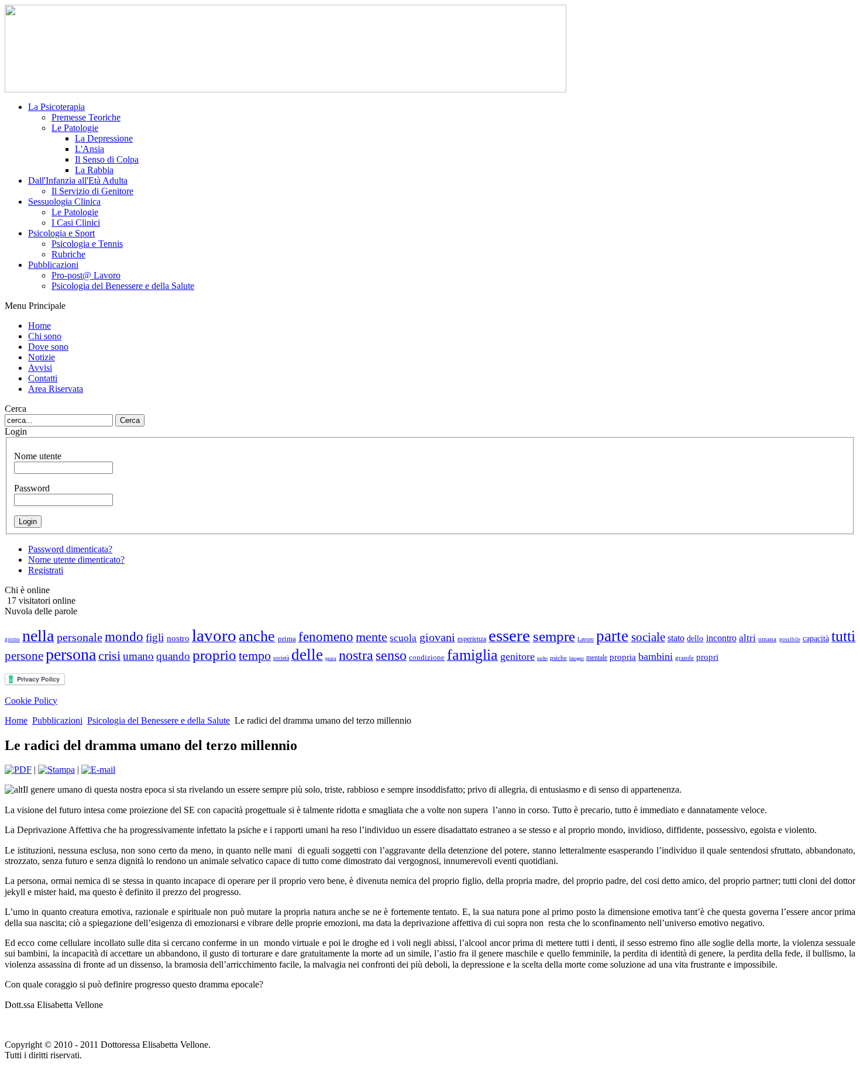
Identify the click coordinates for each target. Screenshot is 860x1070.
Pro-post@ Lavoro (86, 275)
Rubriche (68, 254)
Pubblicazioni (57, 720)
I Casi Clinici (75, 223)
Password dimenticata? (70, 549)
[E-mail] (98, 770)
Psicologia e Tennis (87, 244)
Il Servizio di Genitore (92, 191)
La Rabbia (94, 170)
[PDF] (18, 770)
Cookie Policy (31, 701)
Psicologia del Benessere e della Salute (122, 286)
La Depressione (104, 138)
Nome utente (37, 456)
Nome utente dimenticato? (76, 560)
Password (32, 488)
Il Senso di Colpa (107, 159)
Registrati (45, 570)
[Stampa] (56, 770)
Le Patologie (74, 128)
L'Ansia (89, 149)
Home (16, 720)
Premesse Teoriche (86, 117)
